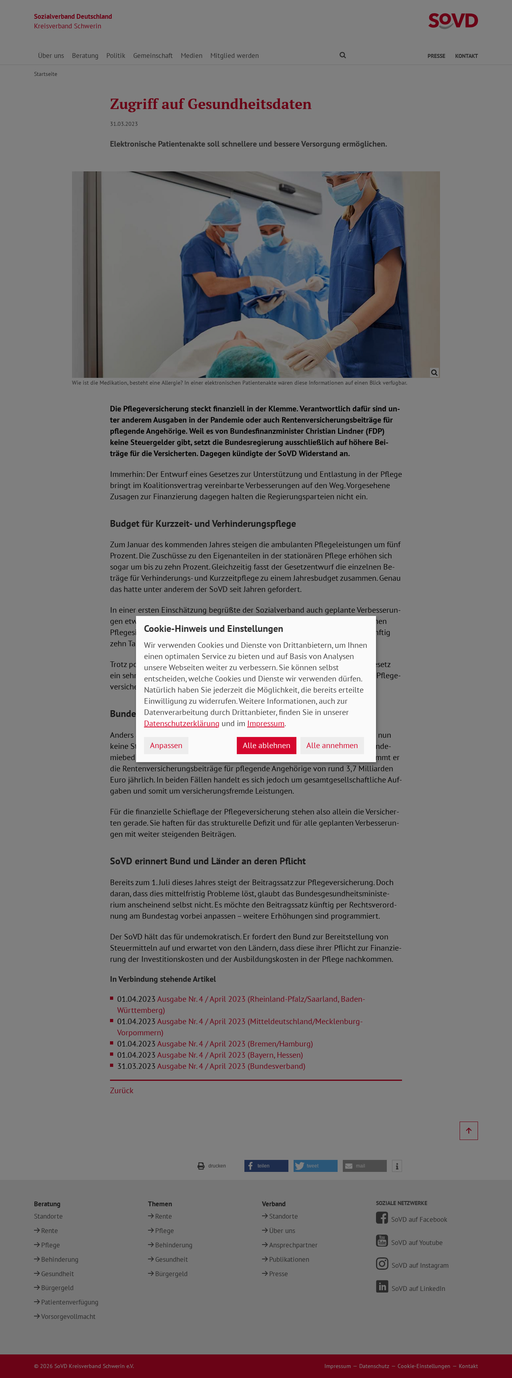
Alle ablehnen (266, 745)
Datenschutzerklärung (182, 723)
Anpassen (166, 745)
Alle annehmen (332, 745)
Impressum (265, 723)
